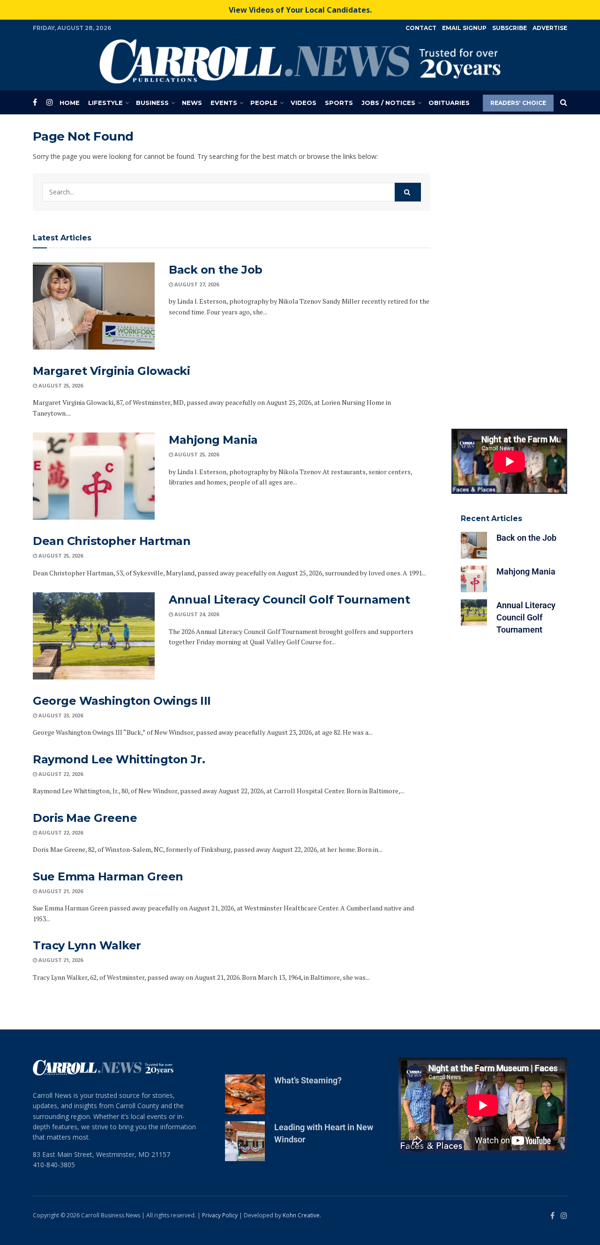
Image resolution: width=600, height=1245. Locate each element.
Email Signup (464, 27)
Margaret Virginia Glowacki (111, 371)
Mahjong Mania (213, 440)
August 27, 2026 (196, 284)
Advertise (549, 27)
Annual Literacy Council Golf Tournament (289, 599)
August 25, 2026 (60, 385)
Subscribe (509, 27)
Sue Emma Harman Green (108, 876)
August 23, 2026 (60, 715)
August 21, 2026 (60, 891)
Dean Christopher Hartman (111, 541)
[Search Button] (563, 102)
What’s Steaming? (308, 1080)
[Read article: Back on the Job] (94, 306)
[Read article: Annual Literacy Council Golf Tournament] (94, 635)
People (264, 102)
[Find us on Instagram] (49, 102)
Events (223, 102)
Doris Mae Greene (85, 818)
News (192, 102)
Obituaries (449, 102)
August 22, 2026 (60, 773)
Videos (303, 102)
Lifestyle (105, 102)
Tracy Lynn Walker (87, 945)
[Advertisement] (509, 269)
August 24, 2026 (196, 614)
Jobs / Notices (388, 102)
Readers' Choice (518, 102)
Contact (420, 27)
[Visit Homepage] (300, 61)
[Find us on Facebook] (35, 102)
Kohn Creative (301, 1215)
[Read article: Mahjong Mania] (94, 476)
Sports (339, 102)
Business (152, 102)
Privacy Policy (220, 1215)
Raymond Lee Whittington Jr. (119, 759)
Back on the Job (215, 269)
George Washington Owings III (122, 701)
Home (70, 102)
